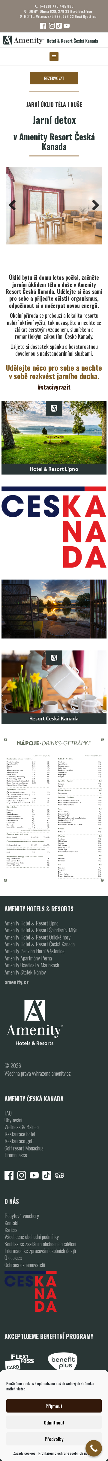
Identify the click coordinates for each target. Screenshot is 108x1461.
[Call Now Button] (94, 1448)
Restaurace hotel (19, 1134)
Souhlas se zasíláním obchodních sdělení (40, 1244)
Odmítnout (54, 1422)
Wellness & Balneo (21, 1127)
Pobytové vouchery (21, 1216)
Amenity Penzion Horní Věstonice (34, 951)
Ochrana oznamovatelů (24, 1265)
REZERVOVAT (54, 78)
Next (93, 206)
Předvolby (54, 1439)
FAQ (8, 1113)
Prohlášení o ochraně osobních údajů (65, 1453)
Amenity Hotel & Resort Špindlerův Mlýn (40, 930)
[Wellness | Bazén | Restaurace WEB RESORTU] (54, 609)
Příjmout (54, 1406)
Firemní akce (15, 1155)
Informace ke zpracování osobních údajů (40, 1251)
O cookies (13, 1257)
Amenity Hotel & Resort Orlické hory (37, 937)
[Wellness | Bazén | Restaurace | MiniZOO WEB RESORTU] (54, 527)
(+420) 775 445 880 (57, 6)
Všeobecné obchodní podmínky (31, 1236)
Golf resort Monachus (24, 1148)
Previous (15, 206)
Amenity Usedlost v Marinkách (31, 965)
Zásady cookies (24, 1453)
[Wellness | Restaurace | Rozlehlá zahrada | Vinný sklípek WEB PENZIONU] (54, 810)
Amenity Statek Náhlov (25, 972)
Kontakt (11, 1223)
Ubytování (13, 1120)
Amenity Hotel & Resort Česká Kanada (39, 944)
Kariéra (10, 1230)
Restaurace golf (19, 1141)
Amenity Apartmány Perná (28, 958)
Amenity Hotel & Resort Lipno (31, 923)
